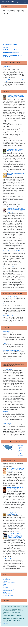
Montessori (5, 581)
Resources (6, 47)
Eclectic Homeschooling (8, 589)
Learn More (5, 623)
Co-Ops (4, 592)
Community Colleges (8, 595)
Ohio (20, 453)
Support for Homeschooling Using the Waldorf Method (12, 56)
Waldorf (4, 585)
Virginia (20, 450)
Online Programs (7, 593)
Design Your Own (7, 604)
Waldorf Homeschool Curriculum (11, 49)
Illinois (20, 448)
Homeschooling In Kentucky (9, 2)
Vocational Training (7, 590)
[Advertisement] (14, 29)
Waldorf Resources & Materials (11, 52)
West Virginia (20, 445)
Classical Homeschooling (9, 582)
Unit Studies (5, 587)
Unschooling (6, 584)
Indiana (20, 447)
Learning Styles (6, 578)
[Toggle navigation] (25, 2)
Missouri (20, 452)
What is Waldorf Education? (10, 44)
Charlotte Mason (7, 579)
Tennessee (20, 455)
